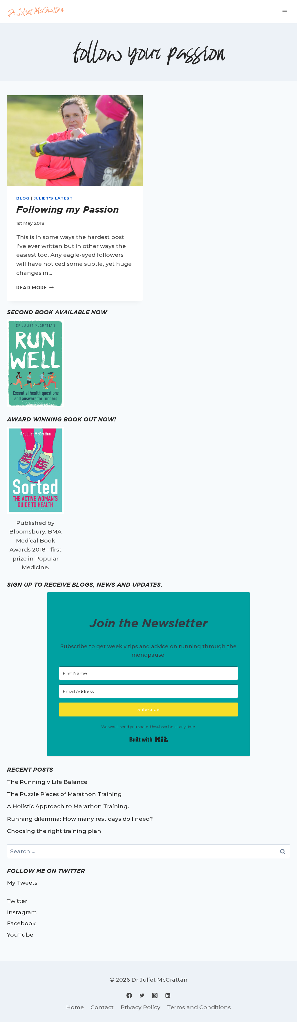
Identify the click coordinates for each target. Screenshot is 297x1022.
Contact (102, 1007)
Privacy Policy (140, 1007)
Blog (23, 198)
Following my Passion (67, 209)
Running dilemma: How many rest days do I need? (80, 818)
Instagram (22, 912)
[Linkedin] (167, 995)
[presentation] (75, 140)
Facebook (21, 923)
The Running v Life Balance (47, 781)
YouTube (20, 934)
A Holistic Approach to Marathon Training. (68, 806)
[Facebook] (129, 995)
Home (75, 1007)
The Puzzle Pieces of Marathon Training (64, 794)
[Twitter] (142, 995)
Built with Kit (148, 739)
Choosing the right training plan (54, 830)
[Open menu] (284, 11)
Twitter (17, 900)
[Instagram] (154, 995)
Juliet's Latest (53, 198)
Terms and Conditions (199, 1007)
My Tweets (22, 882)
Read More (35, 287)
